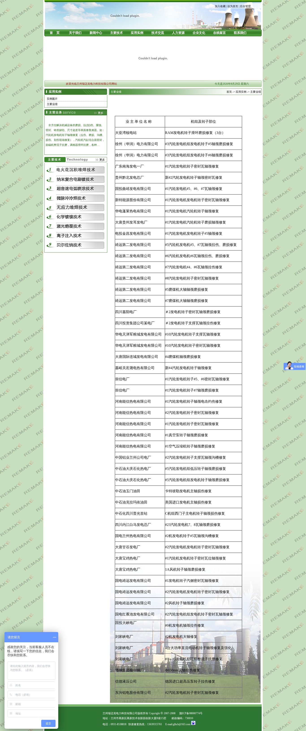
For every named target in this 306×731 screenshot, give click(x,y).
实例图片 (52, 98)
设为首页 (232, 6)
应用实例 (137, 32)
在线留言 (219, 32)
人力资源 (178, 32)
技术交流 (157, 32)
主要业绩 (52, 104)
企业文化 (199, 32)
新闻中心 (96, 32)
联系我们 (240, 32)
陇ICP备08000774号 (191, 713)
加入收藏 (220, 6)
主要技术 (116, 32)
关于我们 (75, 32)
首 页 (55, 32)
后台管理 (245, 6)
